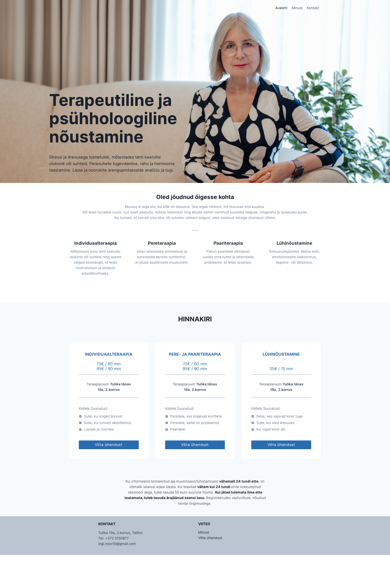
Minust (297, 8)
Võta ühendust (210, 538)
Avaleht (281, 8)
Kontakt (313, 8)
